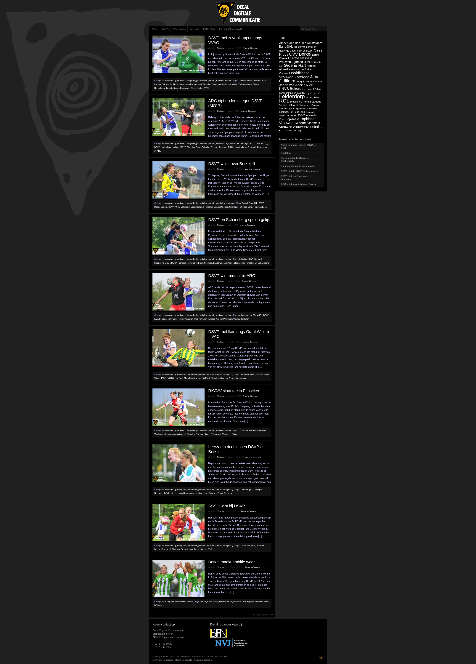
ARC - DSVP (262, 315)
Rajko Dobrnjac (203, 147)
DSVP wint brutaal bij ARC (231, 275)
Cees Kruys (246, 489)
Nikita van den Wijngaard (175, 434)
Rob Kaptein (248, 601)
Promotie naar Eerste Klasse (194, 549)
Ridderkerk (296, 101)
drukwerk (181, 80)
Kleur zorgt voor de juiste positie (298, 166)
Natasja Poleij (239, 263)
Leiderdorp (292, 96)
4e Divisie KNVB (246, 259)
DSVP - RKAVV (245, 430)
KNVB (308, 85)
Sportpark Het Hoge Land (240, 207)
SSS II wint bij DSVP (226, 506)
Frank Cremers (205, 263)
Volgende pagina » (263, 615)
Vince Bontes (197, 88)
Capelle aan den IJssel (301, 51)
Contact (194, 29)
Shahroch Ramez (309, 105)
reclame (219, 80)
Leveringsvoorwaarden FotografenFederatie (172, 660)
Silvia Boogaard (287, 108)
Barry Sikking (288, 46)
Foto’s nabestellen (230, 29)
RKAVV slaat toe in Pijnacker (233, 390)
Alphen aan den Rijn (239, 143)
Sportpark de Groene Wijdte (224, 84)
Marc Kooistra (190, 378)
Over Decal (179, 29)
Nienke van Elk (186, 84)
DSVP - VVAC (260, 80)
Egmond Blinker (302, 62)
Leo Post (227, 263)
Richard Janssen (218, 147)
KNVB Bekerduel (182, 207)
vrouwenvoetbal (306, 127)
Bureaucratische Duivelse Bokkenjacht (295, 159)
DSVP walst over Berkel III (231, 163)
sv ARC (157, 151)
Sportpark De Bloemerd (306, 109)
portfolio (211, 80)
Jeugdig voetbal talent (309, 81)
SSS (210, 549)
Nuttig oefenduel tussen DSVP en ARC (298, 146)
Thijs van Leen (245, 84)
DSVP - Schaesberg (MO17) (184, 263)
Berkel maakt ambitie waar (231, 562)
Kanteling (286, 153)
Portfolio (209, 29)
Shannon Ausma (227, 378)
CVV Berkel (300, 54)
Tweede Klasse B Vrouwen (178, 88)
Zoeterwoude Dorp (292, 130)
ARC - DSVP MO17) (258, 143)
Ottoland (198, 84)
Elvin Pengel (159, 319)
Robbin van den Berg (237, 147)
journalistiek (201, 80)
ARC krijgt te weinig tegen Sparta (298, 184)
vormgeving (229, 203)
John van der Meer (174, 319)
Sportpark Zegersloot (257, 147)
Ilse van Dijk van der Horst (166, 84)
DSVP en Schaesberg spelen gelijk (239, 219)
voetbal (228, 80)
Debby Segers (160, 207)
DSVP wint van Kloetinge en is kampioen (297, 177)
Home (154, 29)
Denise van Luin (246, 80)
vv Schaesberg (262, 263)
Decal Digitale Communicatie (238, 13)
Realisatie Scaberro (203, 660)
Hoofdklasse (294, 69)
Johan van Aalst (291, 85)
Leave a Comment (250, 48)
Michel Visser (312, 97)
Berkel (245, 203)
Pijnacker (207, 84)
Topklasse (292, 119)
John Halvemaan (186, 493)
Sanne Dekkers (221, 207)
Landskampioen (287, 93)
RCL (284, 101)
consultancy (170, 80)
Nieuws (165, 29)
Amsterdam (314, 43)
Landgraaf (217, 263)
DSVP (157, 147)
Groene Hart (295, 65)
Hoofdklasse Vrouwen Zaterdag (294, 75)
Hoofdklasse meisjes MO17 (173, 147)
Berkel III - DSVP (256, 203)
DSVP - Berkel (170, 493)
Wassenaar (241, 378)
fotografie (191, 80)
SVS (300, 115)
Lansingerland (197, 207)
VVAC (206, 88)
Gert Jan (220, 48)
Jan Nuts (251, 545)
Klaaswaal (166, 549)
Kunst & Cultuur (314, 89)
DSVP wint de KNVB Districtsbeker (299, 171)
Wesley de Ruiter (241, 319)
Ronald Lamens (312, 101)
